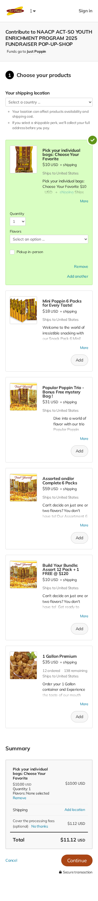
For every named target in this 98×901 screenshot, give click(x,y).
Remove (19, 798)
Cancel (11, 860)
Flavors (15, 231)
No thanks (39, 826)
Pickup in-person (30, 252)
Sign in (86, 10)
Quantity (17, 213)
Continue (77, 860)
